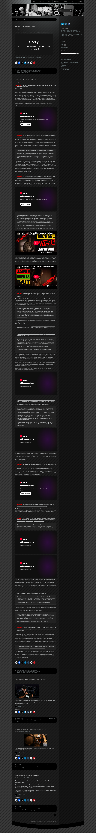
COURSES (65, 1)
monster (29, 672)
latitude (18, 721)
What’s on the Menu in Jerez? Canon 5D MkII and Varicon (30, 729)
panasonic (28, 810)
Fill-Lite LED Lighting (65, 69)
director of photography (24, 71)
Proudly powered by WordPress (37, 821)
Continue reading (22, 706)
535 (23, 808)
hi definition (36, 71)
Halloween (39, 671)
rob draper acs (34, 672)
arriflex (24, 70)
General (25, 69)
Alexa (22, 70)
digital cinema (25, 671)
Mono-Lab (54, 821)
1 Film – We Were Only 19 (66, 59)
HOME (34, 1)
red (20, 721)
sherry (28, 721)
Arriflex (62, 66)
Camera (21, 69)
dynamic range (31, 71)
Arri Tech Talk (63, 65)
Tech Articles (41, 1)
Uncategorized (64, 47)
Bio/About (80, 1)
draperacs (21, 29)
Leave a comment (51, 69)
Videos (49, 1)
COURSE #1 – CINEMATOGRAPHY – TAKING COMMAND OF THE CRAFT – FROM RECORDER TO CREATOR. (70, 31)
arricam (25, 808)
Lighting (62, 45)
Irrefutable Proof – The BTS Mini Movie (23, 57)
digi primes (27, 809)
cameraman (30, 670)
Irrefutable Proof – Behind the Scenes (25, 26)
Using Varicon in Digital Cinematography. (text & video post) (31, 679)
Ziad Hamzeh (27, 72)
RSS (80, 10)
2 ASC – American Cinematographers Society (69, 62)
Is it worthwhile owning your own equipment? (27, 775)
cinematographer (29, 70)
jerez (40, 720)
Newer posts (50, 814)
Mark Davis (35, 57)
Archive (72, 1)
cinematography (36, 70)
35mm (21, 670)
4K (22, 719)
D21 (23, 809)
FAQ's (25, 806)
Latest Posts (56, 1)
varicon (31, 721)
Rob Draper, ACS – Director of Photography (31, 10)
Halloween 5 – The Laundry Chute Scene (26, 79)
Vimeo (40, 57)
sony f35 (39, 810)
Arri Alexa (63, 63)
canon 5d (30, 719)
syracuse (22, 72)
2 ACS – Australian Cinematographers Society (69, 60)
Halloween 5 (19, 672)
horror (27, 672)
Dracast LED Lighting (65, 68)
